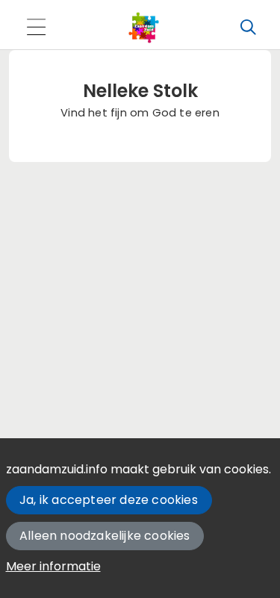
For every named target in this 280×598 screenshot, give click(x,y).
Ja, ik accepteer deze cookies (108, 499)
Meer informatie (53, 566)
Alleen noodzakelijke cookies (104, 535)
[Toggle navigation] (36, 28)
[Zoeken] (248, 27)
